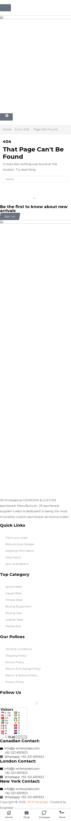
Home (7, 129)
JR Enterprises (37, 802)
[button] (5, 7)
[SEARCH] (65, 179)
